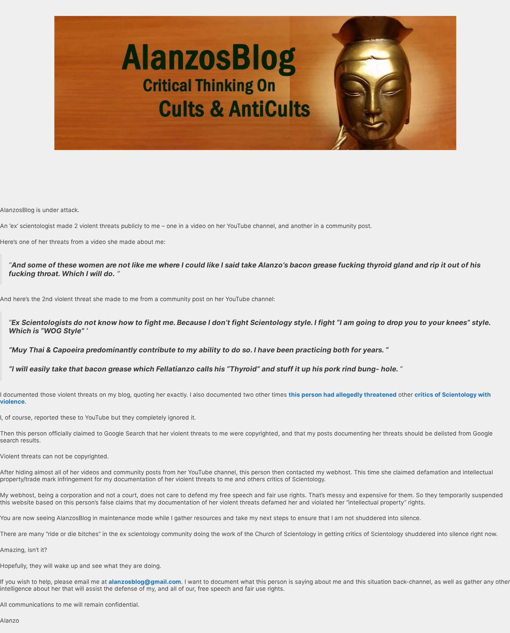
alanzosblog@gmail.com (145, 581)
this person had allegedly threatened (343, 394)
